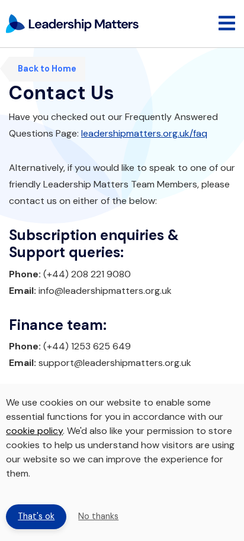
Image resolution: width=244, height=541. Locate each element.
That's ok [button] (36, 516)
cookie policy (34, 431)
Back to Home (47, 68)
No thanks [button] (98, 516)
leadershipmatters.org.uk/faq (144, 133)
